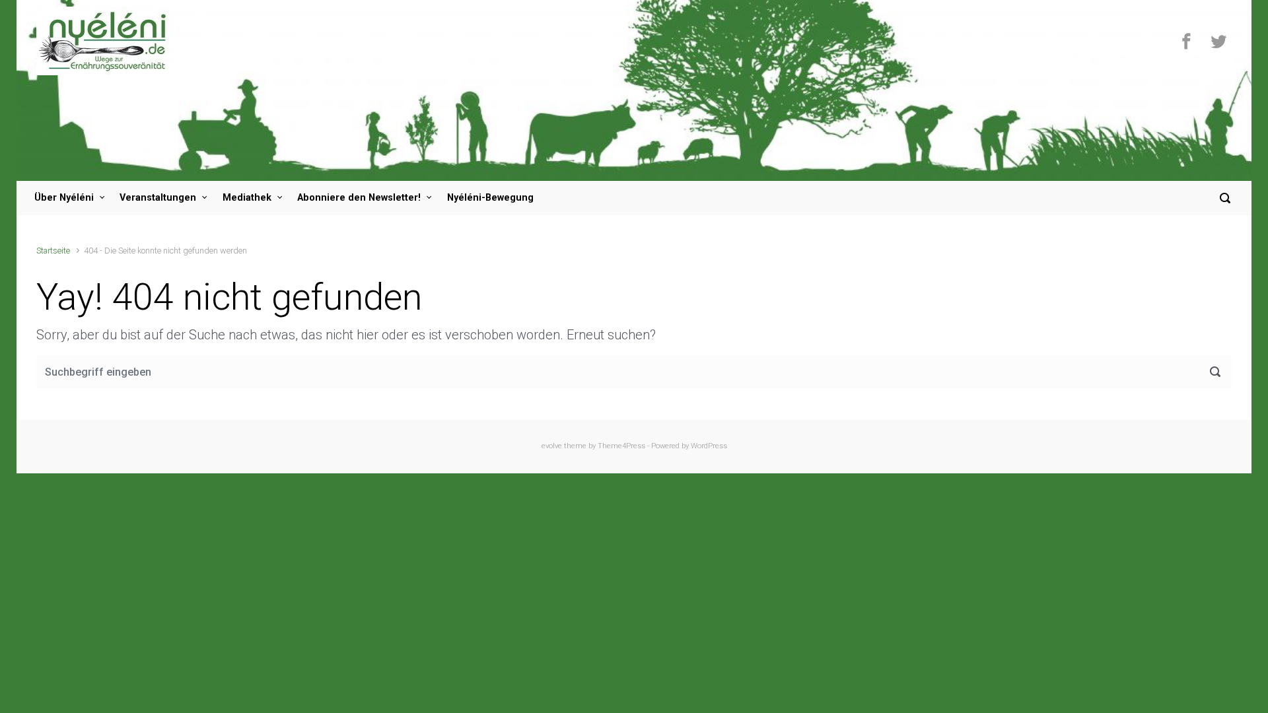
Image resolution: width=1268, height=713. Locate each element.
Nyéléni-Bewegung (490, 197)
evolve (552, 446)
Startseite (53, 250)
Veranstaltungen (158, 197)
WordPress (709, 446)
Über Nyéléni (64, 197)
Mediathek (247, 197)
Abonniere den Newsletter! (359, 197)
